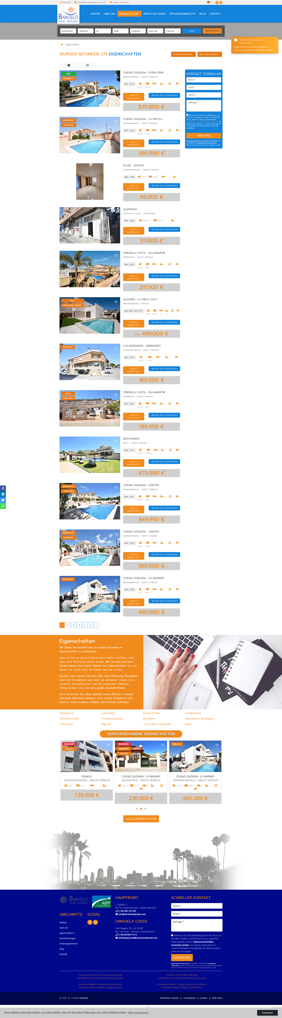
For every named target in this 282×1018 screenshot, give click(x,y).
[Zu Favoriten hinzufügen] (116, 75)
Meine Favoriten (121, 2)
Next (116, 89)
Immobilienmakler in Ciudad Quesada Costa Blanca (182, 984)
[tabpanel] (195, 772)
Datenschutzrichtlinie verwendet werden (202, 121)
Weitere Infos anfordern (164, 95)
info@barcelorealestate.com (92, 2)
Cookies (203, 998)
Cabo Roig (108, 713)
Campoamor (193, 713)
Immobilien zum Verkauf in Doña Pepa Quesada (100, 978)
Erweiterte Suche (212, 31)
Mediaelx (83, 998)
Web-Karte (217, 998)
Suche (192, 31)
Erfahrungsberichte (182, 14)
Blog (202, 14)
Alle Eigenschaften (141, 819)
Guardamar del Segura (199, 718)
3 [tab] (145, 809)
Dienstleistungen (154, 14)
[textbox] (69, 31)
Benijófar (149, 718)
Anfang (95, 14)
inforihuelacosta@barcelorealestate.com (138, 937)
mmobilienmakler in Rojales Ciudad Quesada (100, 987)
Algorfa (106, 724)
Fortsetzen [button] (267, 1013)
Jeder (188, 724)
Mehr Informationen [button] (138, 1012)
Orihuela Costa (69, 718)
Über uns (109, 14)
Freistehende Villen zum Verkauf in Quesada (100, 974)
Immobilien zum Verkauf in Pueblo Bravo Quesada (182, 978)
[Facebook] (217, 2)
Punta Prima (151, 713)
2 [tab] (141, 809)
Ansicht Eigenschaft (133, 97)
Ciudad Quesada (111, 718)
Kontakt (67, 2)
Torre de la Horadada (157, 724)
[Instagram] (221, 2)
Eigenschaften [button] (128, 14)
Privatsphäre (189, 998)
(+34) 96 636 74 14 (128, 934)
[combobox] (68, 31)
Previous (63, 89)
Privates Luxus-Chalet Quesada (182, 974)
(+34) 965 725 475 (127, 911)
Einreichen (203, 135)
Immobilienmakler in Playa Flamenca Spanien (100, 984)
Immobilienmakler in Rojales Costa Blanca (182, 987)
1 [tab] (137, 809)
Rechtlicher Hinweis (169, 998)
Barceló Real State (68, 14)
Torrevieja (66, 724)
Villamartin (66, 713)
